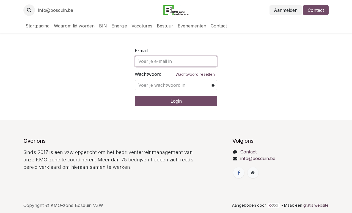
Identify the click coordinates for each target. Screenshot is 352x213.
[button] (29, 10)
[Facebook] (238, 172)
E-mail (141, 50)
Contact (316, 10)
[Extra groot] (253, 172)
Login (176, 101)
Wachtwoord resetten (195, 74)
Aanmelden (286, 10)
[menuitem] (37, 25)
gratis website (316, 205)
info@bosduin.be (55, 10)
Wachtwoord (175, 74)
